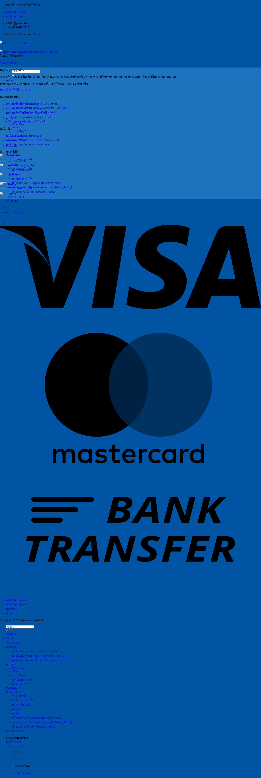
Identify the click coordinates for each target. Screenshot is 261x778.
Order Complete (48, 51)
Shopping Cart (9, 51)
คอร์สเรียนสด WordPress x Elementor (28, 144)
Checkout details (28, 51)
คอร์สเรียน (12, 647)
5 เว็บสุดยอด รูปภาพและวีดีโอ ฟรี (26, 121)
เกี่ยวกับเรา (12, 642)
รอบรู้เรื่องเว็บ (20, 131)
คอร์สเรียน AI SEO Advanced (23, 135)
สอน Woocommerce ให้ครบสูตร (25, 108)
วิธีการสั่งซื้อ (19, 161)
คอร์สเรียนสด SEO (17, 604)
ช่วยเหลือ (11, 691)
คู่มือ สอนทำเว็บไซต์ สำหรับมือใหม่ (26, 112)
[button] (16, 731)
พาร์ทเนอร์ (12, 613)
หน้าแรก (11, 80)
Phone (12, 193)
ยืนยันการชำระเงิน (23, 700)
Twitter (12, 184)
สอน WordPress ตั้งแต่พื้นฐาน (23, 104)
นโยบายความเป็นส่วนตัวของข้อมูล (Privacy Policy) (42, 187)
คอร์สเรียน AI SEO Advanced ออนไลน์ (35, 651)
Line (28, 90)
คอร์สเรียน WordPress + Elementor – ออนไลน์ (39, 655)
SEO (15, 127)
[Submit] (7, 630)
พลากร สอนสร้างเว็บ (20, 159)
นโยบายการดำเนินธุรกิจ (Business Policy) (37, 183)
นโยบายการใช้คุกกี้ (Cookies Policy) (33, 191)
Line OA (13, 174)
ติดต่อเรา (11, 608)
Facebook (6, 90)
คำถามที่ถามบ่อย (22, 704)
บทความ (11, 664)
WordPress (19, 124)
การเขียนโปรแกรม (23, 679)
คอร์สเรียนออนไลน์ (17, 12)
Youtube (19, 90)
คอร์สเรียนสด (14, 16)
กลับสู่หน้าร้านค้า (10, 62)
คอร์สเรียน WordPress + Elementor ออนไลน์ (32, 140)
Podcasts (11, 687)
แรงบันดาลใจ (20, 684)
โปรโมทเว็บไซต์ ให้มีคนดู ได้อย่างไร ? (28, 117)
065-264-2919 (16, 197)
